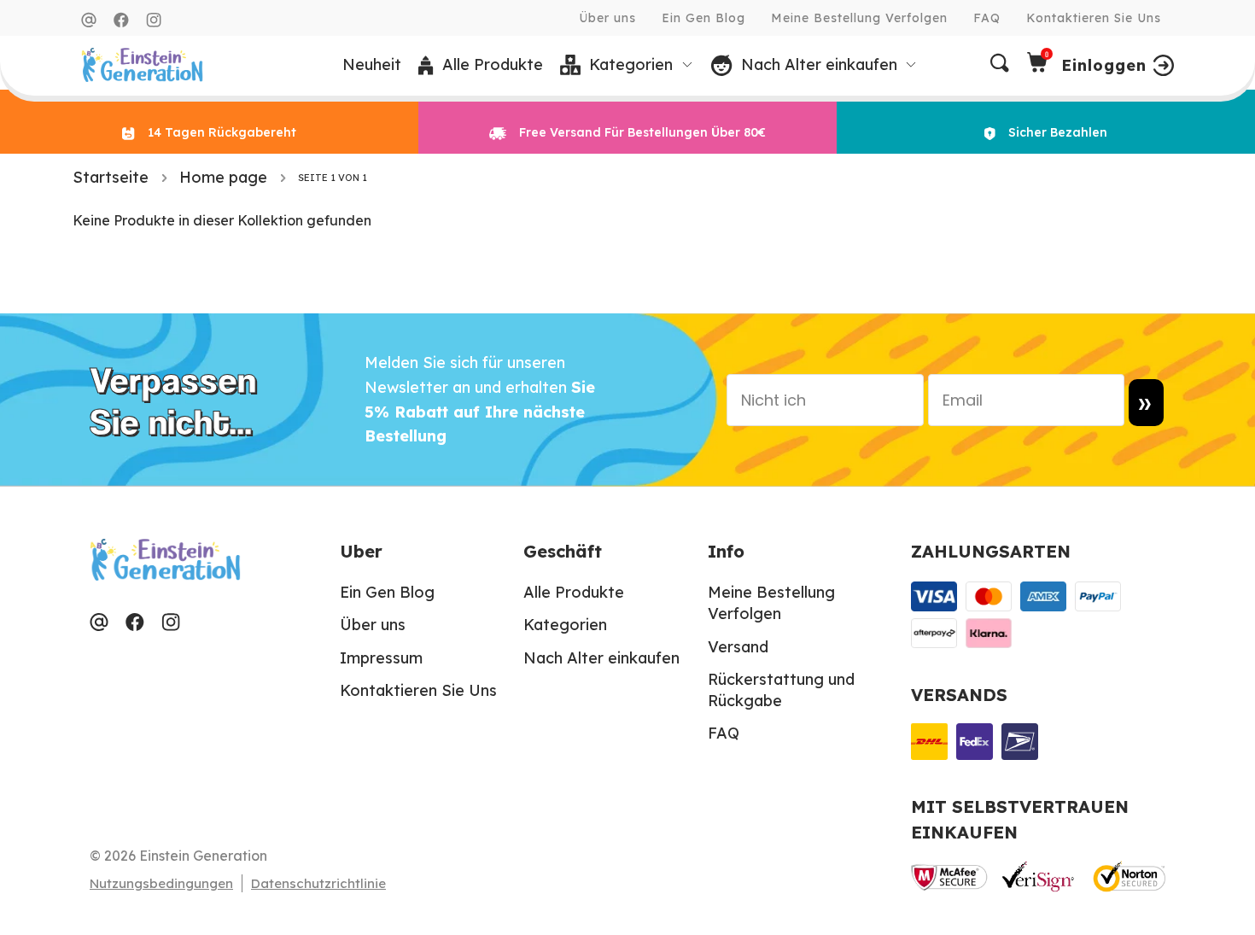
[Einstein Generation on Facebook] (121, 20)
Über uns (607, 18)
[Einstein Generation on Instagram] (153, 20)
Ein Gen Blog (703, 18)
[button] (626, 65)
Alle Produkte (573, 592)
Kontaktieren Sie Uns (1093, 18)
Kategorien (565, 624)
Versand (738, 647)
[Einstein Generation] (142, 65)
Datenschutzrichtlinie (318, 883)
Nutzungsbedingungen (161, 883)
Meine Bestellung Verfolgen (859, 18)
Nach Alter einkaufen (601, 658)
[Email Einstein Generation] (88, 20)
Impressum (381, 658)
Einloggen (1104, 65)
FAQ (987, 18)
